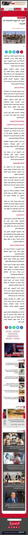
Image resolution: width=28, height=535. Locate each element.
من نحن (20, 530)
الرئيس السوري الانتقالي (12, 333)
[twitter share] (14, 51)
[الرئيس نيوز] (14, 523)
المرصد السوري (16, 338)
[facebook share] (17, 51)
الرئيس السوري (8, 331)
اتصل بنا (8, 530)
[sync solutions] (21, 533)
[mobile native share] (6, 327)
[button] (17, 426)
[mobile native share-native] (21, 51)
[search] (2, 9)
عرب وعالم (21, 18)
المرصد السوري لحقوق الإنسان (12, 336)
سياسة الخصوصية (14, 530)
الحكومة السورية (16, 331)
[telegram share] (6, 51)
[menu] (25, 9)
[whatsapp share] (10, 51)
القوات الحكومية (9, 338)
